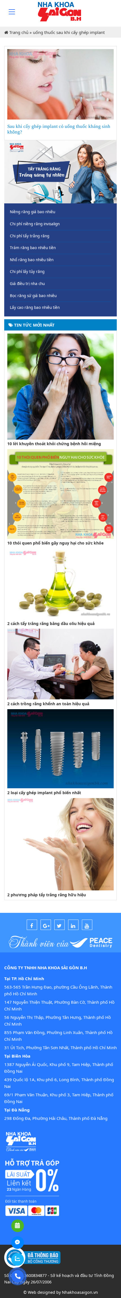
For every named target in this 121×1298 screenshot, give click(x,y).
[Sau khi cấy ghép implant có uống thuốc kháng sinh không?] (60, 84)
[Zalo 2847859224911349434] (17, 1259)
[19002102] (17, 1276)
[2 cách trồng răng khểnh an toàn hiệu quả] (60, 663)
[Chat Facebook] (17, 1242)
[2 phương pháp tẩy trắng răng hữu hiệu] (60, 843)
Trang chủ (18, 32)
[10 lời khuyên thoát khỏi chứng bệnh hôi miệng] (60, 386)
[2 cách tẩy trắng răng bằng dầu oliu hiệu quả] (60, 583)
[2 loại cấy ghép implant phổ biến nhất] (60, 748)
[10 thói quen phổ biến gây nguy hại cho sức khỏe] (60, 493)
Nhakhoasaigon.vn (80, 1292)
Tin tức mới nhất (34, 325)
